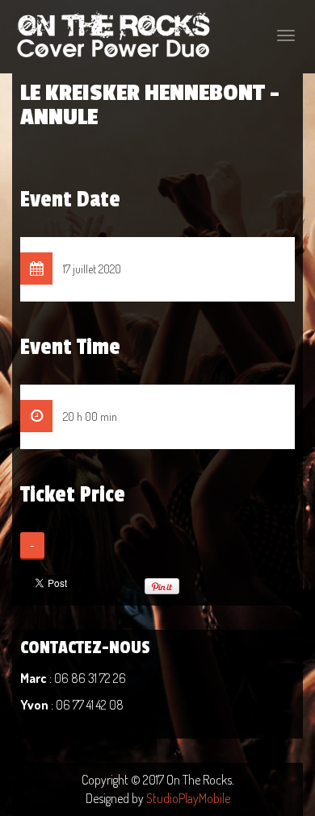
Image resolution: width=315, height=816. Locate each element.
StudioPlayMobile (188, 798)
